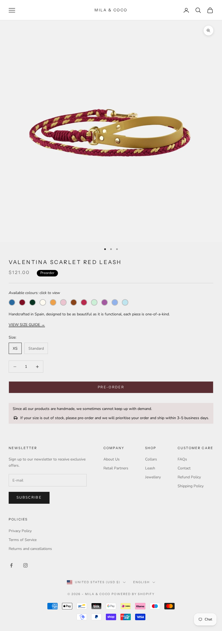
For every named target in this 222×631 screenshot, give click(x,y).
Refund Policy (189, 477)
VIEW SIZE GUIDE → (27, 324)
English (141, 582)
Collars (151, 459)
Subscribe (29, 497)
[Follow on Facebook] (11, 565)
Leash (150, 468)
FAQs (182, 459)
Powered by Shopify (133, 594)
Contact (184, 468)
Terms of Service (23, 539)
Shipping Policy (191, 486)
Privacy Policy (20, 530)
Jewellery (153, 477)
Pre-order (111, 387)
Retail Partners (115, 468)
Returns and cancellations (30, 548)
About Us (111, 459)
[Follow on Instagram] (25, 565)
